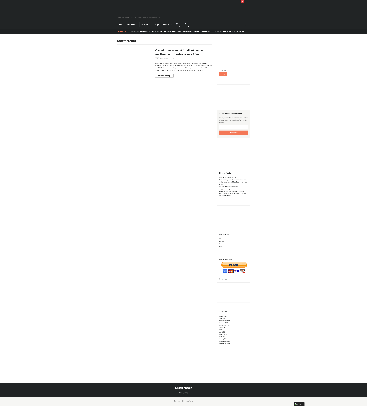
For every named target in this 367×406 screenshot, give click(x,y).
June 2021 (222, 318)
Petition (144, 25)
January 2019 (223, 339)
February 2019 (223, 336)
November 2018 (224, 343)
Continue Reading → (164, 76)
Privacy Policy (183, 393)
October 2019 (223, 323)
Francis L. (173, 59)
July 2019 (222, 327)
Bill (157, 59)
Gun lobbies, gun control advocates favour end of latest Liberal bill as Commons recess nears (162, 31)
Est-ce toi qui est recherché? (221, 31)
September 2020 (224, 320)
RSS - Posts (247, 1)
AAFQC (156, 25)
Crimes (221, 241)
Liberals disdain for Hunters (228, 177)
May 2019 (222, 330)
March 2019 (223, 334)
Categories (131, 25)
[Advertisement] (233, 51)
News (221, 244)
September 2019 (224, 325)
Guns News (183, 388)
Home (121, 25)
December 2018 (224, 341)
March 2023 (223, 316)
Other (221, 246)
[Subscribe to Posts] (242, 1)
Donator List (223, 279)
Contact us (167, 25)
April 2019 (222, 332)
